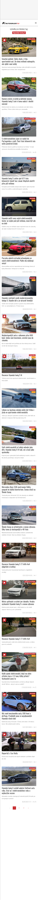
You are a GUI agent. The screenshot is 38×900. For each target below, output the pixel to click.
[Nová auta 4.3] (19, 776)
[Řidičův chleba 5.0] (19, 47)
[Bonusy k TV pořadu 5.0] (19, 589)
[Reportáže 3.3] (19, 741)
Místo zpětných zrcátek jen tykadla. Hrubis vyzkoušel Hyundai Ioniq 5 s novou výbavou (18, 603)
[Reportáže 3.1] (19, 627)
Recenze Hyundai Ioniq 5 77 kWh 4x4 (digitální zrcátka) (16, 565)
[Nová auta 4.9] (19, 206)
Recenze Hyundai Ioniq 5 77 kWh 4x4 (16, 638)
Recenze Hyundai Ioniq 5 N (12, 375)
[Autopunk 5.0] (19, 398)
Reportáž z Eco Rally (10, 753)
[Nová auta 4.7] (19, 435)
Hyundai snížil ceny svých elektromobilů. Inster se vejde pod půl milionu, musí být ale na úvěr (19, 221)
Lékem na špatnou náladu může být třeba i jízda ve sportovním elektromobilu (18, 411)
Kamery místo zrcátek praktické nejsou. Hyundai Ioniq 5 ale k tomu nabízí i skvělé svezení (17, 101)
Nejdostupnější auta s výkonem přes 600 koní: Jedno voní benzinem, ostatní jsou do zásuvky (17, 338)
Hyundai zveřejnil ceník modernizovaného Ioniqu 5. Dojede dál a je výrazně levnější (17, 299)
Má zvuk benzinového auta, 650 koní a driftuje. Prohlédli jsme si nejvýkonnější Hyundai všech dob (17, 716)
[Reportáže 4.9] (19, 363)
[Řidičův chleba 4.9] (19, 166)
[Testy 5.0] (19, 87)
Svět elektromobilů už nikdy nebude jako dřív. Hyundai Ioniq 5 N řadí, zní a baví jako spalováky (18, 450)
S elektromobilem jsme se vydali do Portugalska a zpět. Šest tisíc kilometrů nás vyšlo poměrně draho (18, 141)
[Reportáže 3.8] (19, 552)
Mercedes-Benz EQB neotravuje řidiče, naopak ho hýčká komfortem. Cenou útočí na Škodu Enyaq (18, 489)
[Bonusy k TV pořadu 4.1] (19, 126)
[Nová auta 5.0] (19, 246)
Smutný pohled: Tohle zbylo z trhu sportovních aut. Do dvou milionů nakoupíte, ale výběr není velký (18, 61)
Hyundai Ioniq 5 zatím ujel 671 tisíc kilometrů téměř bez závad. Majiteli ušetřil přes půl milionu (18, 181)
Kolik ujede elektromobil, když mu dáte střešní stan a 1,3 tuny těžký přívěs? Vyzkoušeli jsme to (16, 676)
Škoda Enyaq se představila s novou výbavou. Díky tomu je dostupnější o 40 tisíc (18, 528)
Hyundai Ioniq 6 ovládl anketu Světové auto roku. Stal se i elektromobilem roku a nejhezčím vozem (18, 790)
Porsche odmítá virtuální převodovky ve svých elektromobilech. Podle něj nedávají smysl (17, 260)
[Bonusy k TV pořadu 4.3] (19, 662)
